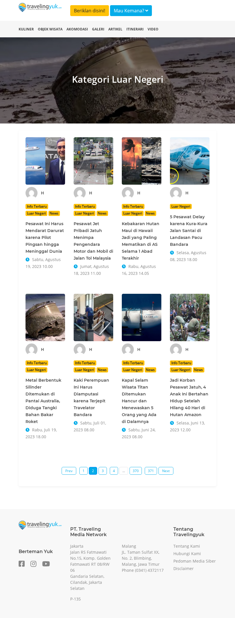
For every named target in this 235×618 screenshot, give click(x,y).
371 (151, 470)
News (54, 213)
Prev (69, 470)
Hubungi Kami (187, 553)
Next (166, 470)
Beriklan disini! (89, 10)
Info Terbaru (37, 206)
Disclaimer (183, 568)
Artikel (115, 29)
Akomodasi (77, 29)
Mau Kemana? (129, 10)
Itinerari (135, 29)
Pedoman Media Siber (194, 561)
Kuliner (26, 29)
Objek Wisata (50, 29)
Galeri (98, 29)
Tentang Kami (186, 546)
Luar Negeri (36, 213)
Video (153, 29)
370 (136, 470)
